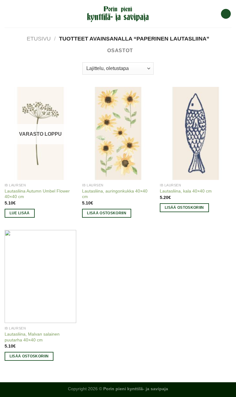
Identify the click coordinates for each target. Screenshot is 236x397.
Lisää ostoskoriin (106, 213)
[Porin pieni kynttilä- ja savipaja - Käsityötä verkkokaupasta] (118, 14)
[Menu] (8, 13)
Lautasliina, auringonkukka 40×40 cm (115, 194)
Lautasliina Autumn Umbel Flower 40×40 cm (37, 194)
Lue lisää (20, 213)
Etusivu (39, 38)
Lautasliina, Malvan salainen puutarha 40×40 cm (32, 337)
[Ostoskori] (226, 14)
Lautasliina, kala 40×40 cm (186, 191)
